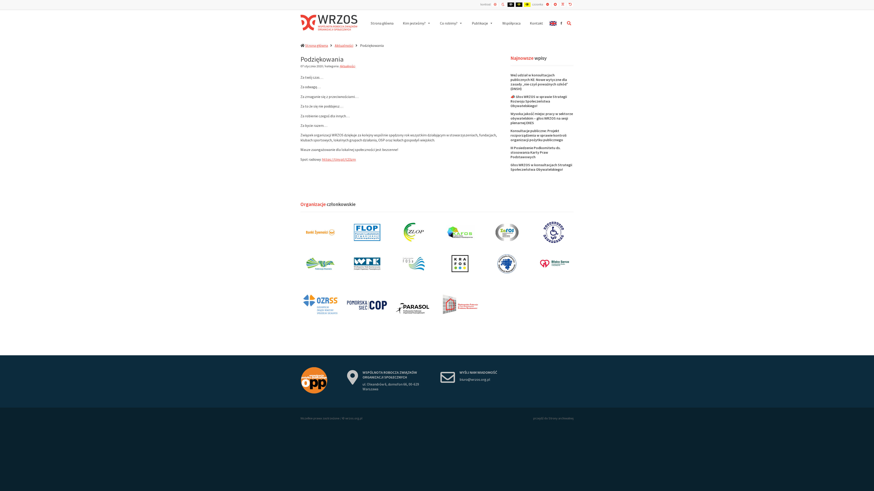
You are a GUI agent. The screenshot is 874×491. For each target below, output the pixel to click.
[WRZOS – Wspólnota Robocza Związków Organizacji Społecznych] (328, 23)
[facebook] (561, 23)
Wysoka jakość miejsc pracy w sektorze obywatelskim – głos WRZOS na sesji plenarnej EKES (542, 118)
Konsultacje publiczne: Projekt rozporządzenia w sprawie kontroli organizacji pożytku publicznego (539, 135)
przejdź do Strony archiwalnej (553, 418)
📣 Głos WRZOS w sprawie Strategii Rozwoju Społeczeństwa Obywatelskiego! (539, 101)
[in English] (553, 23)
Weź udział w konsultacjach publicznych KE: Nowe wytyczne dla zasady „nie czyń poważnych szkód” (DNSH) (539, 82)
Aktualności (344, 45)
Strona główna (316, 45)
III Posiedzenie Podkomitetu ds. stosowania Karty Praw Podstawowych (536, 152)
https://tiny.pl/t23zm (339, 159)
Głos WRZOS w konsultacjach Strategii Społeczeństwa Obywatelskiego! (541, 167)
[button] (416, 23)
